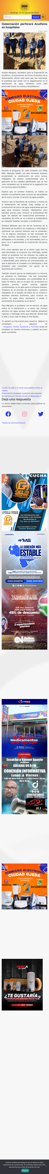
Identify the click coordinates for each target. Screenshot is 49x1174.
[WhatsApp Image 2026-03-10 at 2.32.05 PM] (24, 559)
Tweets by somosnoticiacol (13, 423)
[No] (46, 1167)
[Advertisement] (24, 360)
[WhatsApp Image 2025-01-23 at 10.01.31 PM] (22, 984)
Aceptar (25, 1170)
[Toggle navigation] (42, 17)
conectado (26, 403)
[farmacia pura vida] (24, 728)
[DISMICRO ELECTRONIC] (24, 112)
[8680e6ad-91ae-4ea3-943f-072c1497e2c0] (24, 502)
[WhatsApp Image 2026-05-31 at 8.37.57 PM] (24, 619)
